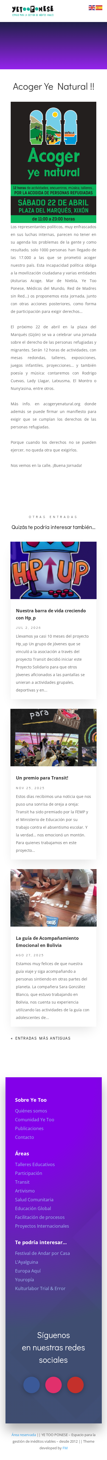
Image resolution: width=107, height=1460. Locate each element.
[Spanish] (99, 7)
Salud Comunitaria (34, 1200)
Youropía (24, 1280)
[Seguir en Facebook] (31, 1385)
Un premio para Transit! (42, 778)
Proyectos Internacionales (42, 1226)
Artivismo (25, 1191)
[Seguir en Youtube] (75, 1385)
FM (65, 1447)
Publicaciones (29, 1128)
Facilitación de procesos (40, 1217)
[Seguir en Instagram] (53, 1385)
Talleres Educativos (35, 1164)
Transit (22, 1182)
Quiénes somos (31, 1111)
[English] (92, 7)
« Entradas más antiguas (41, 1038)
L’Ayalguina (26, 1262)
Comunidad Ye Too (34, 1120)
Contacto (24, 1137)
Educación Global (33, 1208)
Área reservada (24, 1434)
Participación (28, 1173)
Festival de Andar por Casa (42, 1253)
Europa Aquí (28, 1271)
